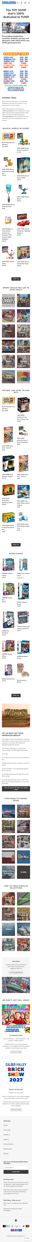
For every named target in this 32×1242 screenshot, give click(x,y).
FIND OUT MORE (16, 1052)
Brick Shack (13, 1236)
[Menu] (29, 3)
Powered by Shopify (21, 1236)
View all (16, 279)
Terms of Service (8, 1144)
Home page (7, 1130)
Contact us (7, 1135)
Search (6, 1125)
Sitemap (6, 1153)
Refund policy (8, 1149)
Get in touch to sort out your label (16, 788)
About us (6, 1139)
